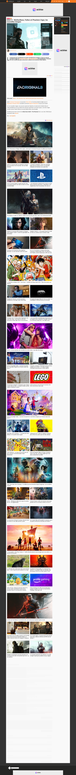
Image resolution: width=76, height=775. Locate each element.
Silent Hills (28, 102)
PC (52, 1)
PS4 (62, 22)
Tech (24, 1)
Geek (30, 1)
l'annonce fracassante (15, 102)
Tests (41, 1)
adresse (16, 113)
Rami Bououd (13, 50)
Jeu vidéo (8, 18)
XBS (56, 1)
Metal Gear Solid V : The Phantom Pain (28, 58)
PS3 (66, 22)
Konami (62, 30)
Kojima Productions (33, 103)
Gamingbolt (12, 115)
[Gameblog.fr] (10, 1)
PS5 (54, 1)
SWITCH (59, 1)
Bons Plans (47, 1)
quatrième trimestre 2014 (13, 103)
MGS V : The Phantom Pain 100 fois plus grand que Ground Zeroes (28, 98)
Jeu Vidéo (18, 1)
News (11, 18)
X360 (62, 23)
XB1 (65, 22)
